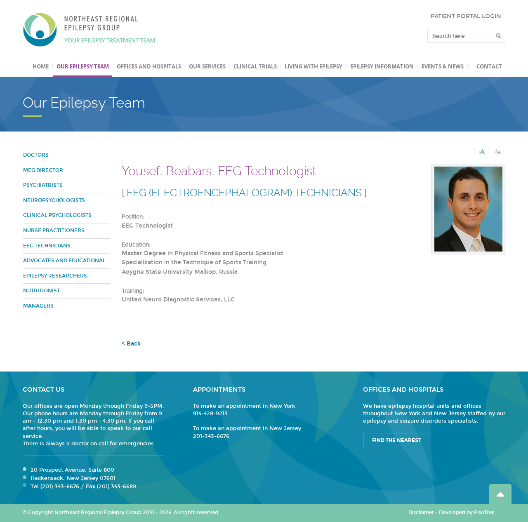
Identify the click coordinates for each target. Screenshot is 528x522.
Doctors (36, 155)
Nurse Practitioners (54, 230)
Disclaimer (421, 512)
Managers (38, 306)
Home (41, 66)
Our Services (207, 66)
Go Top (500, 494)
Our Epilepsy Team (83, 66)
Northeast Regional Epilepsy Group (89, 29)
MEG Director (43, 170)
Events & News (443, 66)
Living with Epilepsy (313, 66)
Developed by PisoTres (466, 512)
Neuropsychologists (54, 200)
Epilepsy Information (382, 66)
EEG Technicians (47, 246)
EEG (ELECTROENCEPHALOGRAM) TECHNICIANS (244, 193)
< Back (131, 343)
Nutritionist (41, 291)
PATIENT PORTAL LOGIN (466, 16)
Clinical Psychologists (57, 215)
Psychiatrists (43, 185)
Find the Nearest (396, 440)
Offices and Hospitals (149, 66)
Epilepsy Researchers (55, 276)
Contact (489, 66)
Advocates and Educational (64, 260)
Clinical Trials (255, 66)
